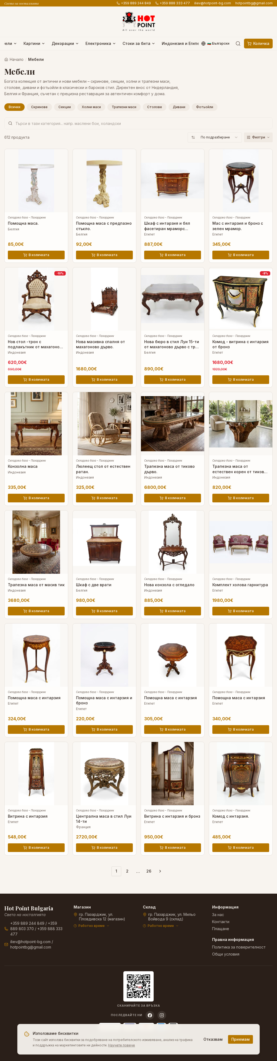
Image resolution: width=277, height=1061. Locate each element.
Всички (14, 107)
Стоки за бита (136, 43)
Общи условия (225, 954)
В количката (39, 255)
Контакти (220, 921)
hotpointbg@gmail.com (254, 3)
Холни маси (91, 107)
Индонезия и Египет (182, 43)
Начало (17, 59)
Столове (154, 107)
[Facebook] (150, 1015)
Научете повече (121, 1045)
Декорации (63, 43)
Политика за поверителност (239, 947)
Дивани (179, 107)
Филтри (258, 137)
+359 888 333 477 (175, 3)
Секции (64, 107)
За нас (218, 914)
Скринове (39, 107)
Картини (32, 43)
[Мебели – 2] (160, 871)
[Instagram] (161, 1015)
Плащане (220, 928)
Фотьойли (204, 107)
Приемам (240, 1039)
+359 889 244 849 (136, 3)
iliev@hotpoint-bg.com (212, 3)
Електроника (98, 43)
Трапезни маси (124, 107)
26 (148, 871)
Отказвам (213, 1039)
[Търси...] (238, 43)
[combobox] (215, 137)
